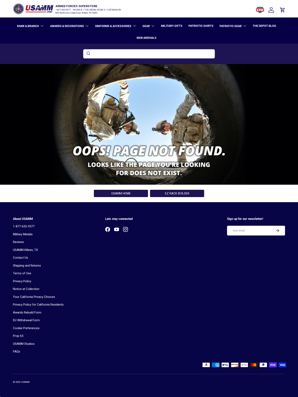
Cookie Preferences (26, 328)
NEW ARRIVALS (147, 37)
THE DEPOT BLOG (264, 25)
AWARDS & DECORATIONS (67, 26)
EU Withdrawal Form (26, 320)
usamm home (121, 193)
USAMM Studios (23, 344)
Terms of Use (22, 273)
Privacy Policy (22, 281)
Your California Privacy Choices (34, 297)
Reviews (18, 242)
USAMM (25, 382)
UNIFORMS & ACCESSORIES (113, 26)
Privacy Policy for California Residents (38, 304)
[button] (282, 9)
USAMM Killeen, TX (25, 250)
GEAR (146, 26)
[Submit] (88, 53)
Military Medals (23, 234)
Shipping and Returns (27, 265)
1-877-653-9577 (23, 226)
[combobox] (149, 54)
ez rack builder (177, 193)
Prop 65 (18, 336)
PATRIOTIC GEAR (231, 26)
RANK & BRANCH (28, 26)
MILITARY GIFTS (171, 25)
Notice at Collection (26, 289)
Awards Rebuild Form (27, 312)
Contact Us (20, 257)
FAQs (16, 351)
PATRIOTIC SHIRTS (201, 25)
